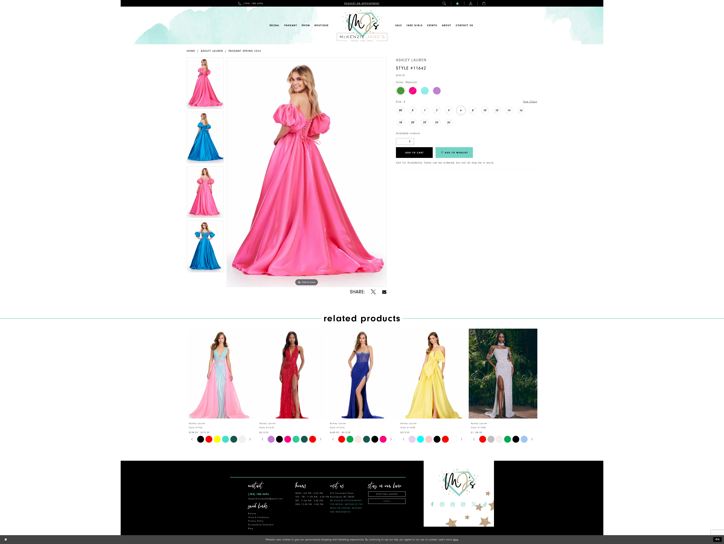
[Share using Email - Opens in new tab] (384, 292)
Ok (718, 539)
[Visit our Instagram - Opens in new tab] (442, 504)
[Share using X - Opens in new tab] (373, 292)
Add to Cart (414, 152)
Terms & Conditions (258, 517)
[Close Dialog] (5, 539)
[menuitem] (250, 3)
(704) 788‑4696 (258, 494)
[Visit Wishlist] (457, 3)
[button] (444, 3)
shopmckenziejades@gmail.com (265, 498)
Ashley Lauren (212, 51)
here (455, 539)
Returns (252, 513)
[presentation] (221, 374)
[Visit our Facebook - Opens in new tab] (432, 504)
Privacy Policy (256, 521)
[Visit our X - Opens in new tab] (474, 504)
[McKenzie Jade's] (362, 25)
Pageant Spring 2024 (245, 51)
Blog (250, 528)
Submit (386, 501)
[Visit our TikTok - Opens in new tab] (485, 504)
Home (191, 51)
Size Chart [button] (530, 101)
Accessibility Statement (261, 524)
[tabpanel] (205, 84)
